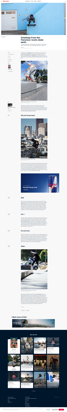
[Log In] (65, 1)
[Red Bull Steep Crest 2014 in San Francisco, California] (34, 138)
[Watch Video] (33, 18)
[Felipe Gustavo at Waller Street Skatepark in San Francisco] (34, 269)
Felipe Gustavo (28, 54)
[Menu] (1, 1)
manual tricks (23, 203)
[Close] (66, 408)
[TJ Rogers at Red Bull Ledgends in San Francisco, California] (34, 81)
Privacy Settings (48, 409)
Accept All (61, 409)
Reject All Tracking (54, 409)
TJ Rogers (33, 54)
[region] (33, 409)
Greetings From (29, 52)
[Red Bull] (6, 1)
